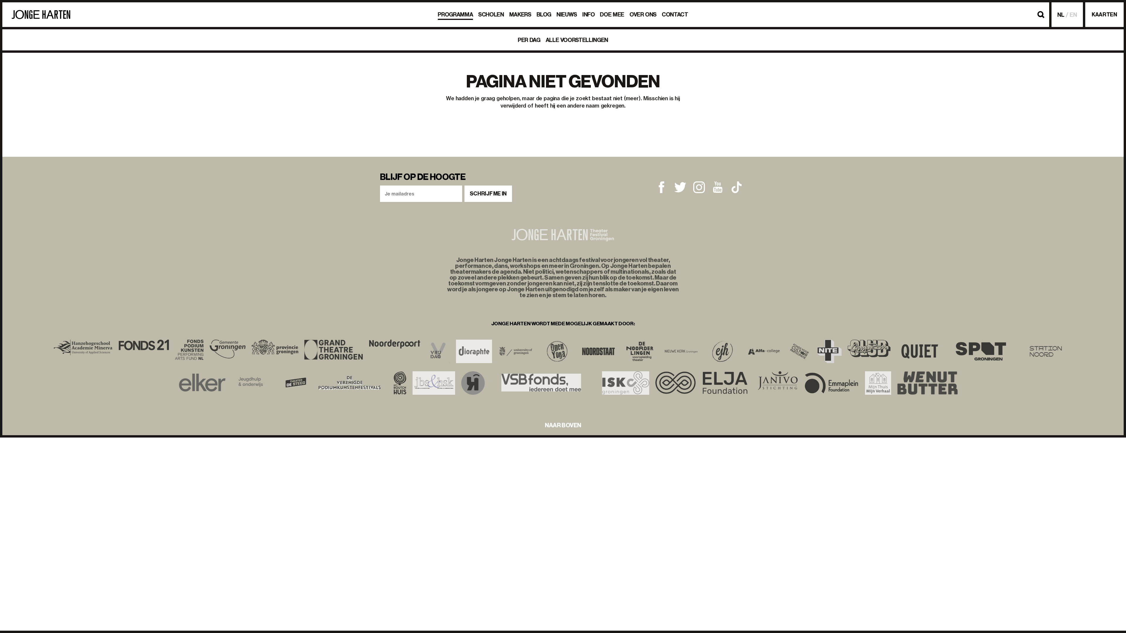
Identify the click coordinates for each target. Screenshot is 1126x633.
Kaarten (1104, 14)
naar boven (563, 425)
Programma (455, 14)
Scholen (491, 14)
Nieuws (567, 14)
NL (1060, 14)
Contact (675, 14)
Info (588, 14)
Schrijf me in (488, 193)
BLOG (544, 14)
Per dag (529, 40)
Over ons (643, 14)
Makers (520, 14)
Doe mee (612, 14)
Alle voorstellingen (577, 40)
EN (1073, 14)
